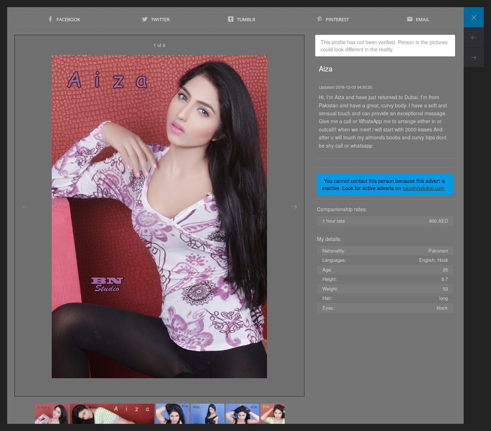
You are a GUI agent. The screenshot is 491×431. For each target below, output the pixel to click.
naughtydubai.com (424, 187)
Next (474, 57)
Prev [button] (25, 207)
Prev (474, 37)
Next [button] (294, 207)
